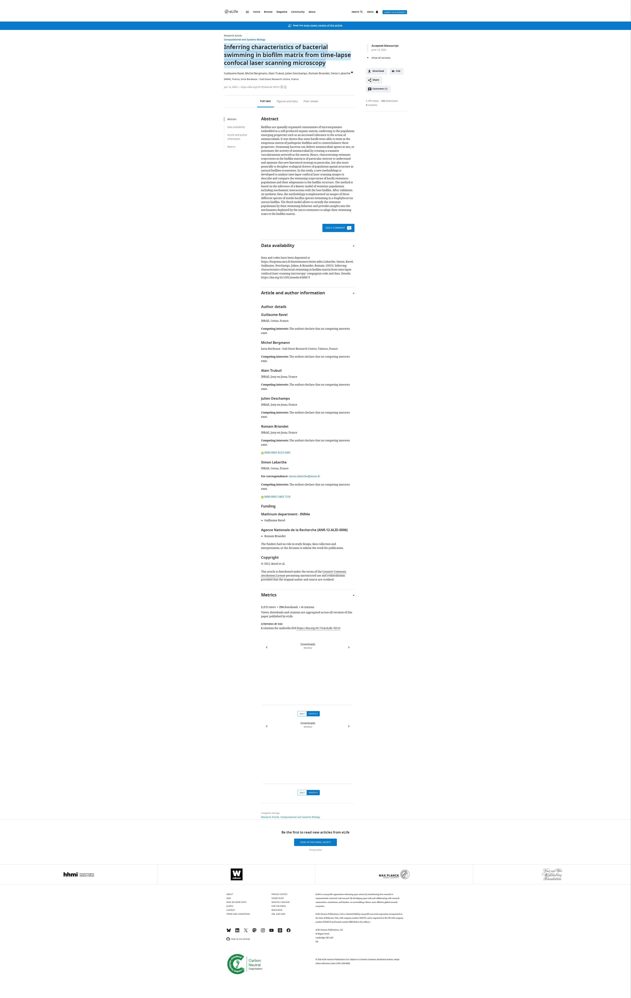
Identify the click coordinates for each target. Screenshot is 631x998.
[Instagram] (263, 932)
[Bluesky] (228, 932)
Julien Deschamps (296, 73)
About (312, 12)
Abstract (231, 119)
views (372, 101)
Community (298, 12)
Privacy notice (315, 849)
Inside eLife (278, 898)
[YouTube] (271, 932)
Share (376, 80)
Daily (302, 713)
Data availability (236, 127)
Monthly (313, 713)
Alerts (370, 12)
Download (378, 71)
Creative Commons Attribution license (376, 959)
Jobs (228, 898)
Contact (230, 910)
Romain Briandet (319, 73)
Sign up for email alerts (315, 842)
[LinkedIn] (237, 932)
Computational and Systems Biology (244, 40)
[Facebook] (288, 932)
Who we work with (236, 902)
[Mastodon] (254, 932)
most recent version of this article (323, 26)
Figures (287, 101)
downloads (389, 101)
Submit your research (395, 12)
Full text (265, 101)
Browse (268, 12)
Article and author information (237, 137)
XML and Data (278, 914)
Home (256, 12)
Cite (398, 71)
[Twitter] (246, 932)
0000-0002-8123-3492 (277, 453)
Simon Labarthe (341, 73)
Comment (379, 90)
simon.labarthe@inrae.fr (304, 476)
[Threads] (280, 932)
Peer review (311, 101)
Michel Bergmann (256, 73)
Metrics (231, 147)
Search (355, 12)
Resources (277, 910)
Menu (247, 12)
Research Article (233, 35)
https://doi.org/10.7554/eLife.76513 (260, 87)
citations (371, 105)
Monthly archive (281, 902)
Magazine (281, 12)
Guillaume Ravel (234, 73)
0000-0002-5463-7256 (277, 497)
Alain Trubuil (276, 73)
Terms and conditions (238, 914)
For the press (279, 906)
